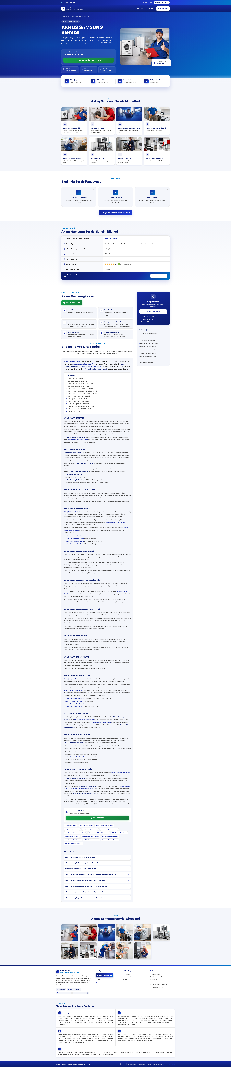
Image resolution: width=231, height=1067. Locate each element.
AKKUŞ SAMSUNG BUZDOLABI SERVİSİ (80, 388)
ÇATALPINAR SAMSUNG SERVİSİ (149, 343)
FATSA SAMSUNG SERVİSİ (147, 350)
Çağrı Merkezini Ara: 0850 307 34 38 (116, 213)
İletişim (127, 979)
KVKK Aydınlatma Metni (158, 977)
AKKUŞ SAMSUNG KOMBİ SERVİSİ (79, 396)
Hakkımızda (128, 977)
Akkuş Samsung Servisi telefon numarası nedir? (80, 857)
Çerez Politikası (156, 979)
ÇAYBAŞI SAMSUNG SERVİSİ (148, 346)
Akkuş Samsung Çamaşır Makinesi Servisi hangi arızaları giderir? (86, 880)
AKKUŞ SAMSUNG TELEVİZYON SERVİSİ (80, 383)
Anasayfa (128, 974)
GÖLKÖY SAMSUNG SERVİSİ (148, 353)
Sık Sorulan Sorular (74, 411)
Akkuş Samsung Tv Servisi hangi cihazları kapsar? (81, 863)
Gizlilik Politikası (156, 974)
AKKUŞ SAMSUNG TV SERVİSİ (77, 381)
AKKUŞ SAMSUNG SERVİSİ (76, 378)
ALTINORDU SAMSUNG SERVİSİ (149, 333)
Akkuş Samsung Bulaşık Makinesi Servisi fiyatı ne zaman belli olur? (86, 886)
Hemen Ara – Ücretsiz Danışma (90, 60)
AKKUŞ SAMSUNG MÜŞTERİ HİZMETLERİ (81, 406)
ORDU (72, 16)
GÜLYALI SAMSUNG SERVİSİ (148, 356)
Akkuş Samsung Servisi (72, 361)
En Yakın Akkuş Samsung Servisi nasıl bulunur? (80, 868)
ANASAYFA (66, 16)
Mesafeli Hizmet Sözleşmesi (159, 984)
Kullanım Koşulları (156, 982)
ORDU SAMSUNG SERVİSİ (147, 362)
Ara (75, 113)
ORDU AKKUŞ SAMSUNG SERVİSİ (78, 404)
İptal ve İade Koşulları (158, 987)
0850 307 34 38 (162, 2)
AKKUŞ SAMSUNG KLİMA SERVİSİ (79, 386)
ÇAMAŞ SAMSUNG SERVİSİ (147, 340)
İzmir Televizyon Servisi (168, 1064)
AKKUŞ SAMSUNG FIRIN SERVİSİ (78, 399)
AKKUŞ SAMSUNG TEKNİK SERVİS (79, 401)
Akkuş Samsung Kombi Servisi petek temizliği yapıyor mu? (84, 892)
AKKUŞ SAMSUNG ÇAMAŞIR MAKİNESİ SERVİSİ (83, 391)
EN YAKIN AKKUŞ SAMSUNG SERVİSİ (79, 409)
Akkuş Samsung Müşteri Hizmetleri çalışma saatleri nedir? (84, 898)
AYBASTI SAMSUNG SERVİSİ (148, 337)
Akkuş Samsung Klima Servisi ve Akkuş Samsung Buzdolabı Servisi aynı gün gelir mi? (92, 874)
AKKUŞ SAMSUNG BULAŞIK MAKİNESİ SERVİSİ (82, 393)
